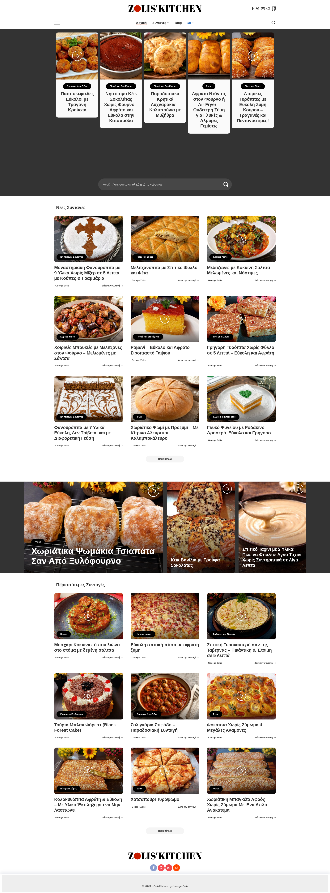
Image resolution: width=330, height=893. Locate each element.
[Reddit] (268, 8)
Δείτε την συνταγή (111, 286)
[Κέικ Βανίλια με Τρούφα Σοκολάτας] (201, 527)
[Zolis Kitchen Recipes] (165, 8)
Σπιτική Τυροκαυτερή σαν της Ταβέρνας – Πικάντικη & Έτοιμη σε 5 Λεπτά (239, 650)
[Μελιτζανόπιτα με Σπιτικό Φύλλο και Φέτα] (165, 239)
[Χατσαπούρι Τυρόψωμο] (165, 771)
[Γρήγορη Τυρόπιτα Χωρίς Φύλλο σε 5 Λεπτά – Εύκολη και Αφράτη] (241, 319)
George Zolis (62, 286)
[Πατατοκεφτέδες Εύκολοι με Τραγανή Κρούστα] (77, 55)
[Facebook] (253, 8)
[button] (163, 176)
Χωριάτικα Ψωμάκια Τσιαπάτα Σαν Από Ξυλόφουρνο (93, 556)
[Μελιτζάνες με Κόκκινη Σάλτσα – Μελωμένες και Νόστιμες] (241, 239)
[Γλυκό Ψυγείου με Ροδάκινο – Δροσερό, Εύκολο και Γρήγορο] (241, 399)
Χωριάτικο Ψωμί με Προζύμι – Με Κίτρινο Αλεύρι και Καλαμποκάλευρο (164, 433)
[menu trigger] (60, 23)
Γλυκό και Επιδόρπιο (121, 86)
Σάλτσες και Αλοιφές (224, 634)
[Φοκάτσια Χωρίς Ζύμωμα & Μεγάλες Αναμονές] (241, 696)
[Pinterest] (258, 8)
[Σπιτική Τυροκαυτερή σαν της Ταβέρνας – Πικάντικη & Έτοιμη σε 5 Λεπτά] (241, 616)
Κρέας (63, 634)
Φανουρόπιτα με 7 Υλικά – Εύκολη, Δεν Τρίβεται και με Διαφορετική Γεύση (82, 433)
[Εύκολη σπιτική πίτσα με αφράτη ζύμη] (165, 616)
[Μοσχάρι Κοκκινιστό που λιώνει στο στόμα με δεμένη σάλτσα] (88, 616)
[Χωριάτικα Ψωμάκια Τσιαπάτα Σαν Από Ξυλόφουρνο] (93, 527)
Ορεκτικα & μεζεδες (77, 86)
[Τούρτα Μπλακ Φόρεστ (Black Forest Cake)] (88, 696)
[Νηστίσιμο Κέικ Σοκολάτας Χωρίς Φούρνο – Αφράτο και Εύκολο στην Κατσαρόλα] (121, 55)
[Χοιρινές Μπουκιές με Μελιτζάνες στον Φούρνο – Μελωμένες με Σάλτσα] (88, 319)
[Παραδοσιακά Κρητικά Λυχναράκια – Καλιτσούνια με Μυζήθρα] (165, 55)
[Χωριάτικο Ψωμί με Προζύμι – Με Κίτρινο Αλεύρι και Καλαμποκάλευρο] (165, 399)
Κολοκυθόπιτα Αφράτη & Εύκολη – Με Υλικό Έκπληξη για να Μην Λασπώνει (88, 805)
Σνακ (209, 86)
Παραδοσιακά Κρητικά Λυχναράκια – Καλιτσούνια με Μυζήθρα (165, 104)
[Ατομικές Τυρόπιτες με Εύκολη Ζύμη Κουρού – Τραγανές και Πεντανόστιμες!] (253, 55)
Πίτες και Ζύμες (253, 86)
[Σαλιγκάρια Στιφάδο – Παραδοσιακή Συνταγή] (165, 696)
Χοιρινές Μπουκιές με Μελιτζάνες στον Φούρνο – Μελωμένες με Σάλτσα (88, 353)
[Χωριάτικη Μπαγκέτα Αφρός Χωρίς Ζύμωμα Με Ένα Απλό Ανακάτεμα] (241, 771)
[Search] (273, 23)
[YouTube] (263, 8)
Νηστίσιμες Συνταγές (71, 257)
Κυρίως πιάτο (220, 257)
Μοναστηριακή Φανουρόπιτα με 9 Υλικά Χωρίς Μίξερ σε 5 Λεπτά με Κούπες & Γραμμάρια (87, 273)
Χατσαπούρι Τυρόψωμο (155, 799)
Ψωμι (139, 417)
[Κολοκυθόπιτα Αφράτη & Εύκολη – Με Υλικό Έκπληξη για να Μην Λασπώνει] (88, 771)
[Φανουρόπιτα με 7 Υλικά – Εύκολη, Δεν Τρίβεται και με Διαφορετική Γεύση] (88, 399)
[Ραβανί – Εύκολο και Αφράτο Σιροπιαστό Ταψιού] (165, 319)
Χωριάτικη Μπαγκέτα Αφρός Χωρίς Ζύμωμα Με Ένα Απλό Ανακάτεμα (237, 805)
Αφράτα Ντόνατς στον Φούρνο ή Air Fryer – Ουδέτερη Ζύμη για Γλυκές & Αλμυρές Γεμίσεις (209, 109)
